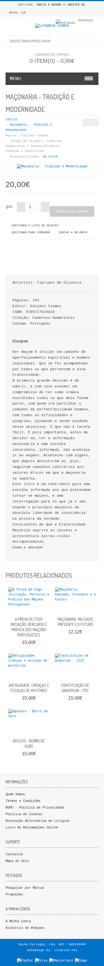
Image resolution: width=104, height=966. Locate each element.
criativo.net (65, 950)
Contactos (14, 854)
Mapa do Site (17, 861)
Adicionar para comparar (31, 232)
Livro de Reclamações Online (32, 828)
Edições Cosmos (34, 135)
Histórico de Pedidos (25, 928)
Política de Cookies (24, 814)
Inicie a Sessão (48, 4)
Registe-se (76, 4)
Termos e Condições (23, 801)
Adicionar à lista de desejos (35, 225)
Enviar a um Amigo (73, 232)
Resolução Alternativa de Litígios (38, 821)
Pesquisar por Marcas (25, 888)
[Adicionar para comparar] (43, 607)
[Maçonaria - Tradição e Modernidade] (52, 167)
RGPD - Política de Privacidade (35, 808)
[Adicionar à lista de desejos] (34, 607)
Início (11, 119)
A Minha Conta (18, 921)
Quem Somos (15, 794)
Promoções (14, 895)
